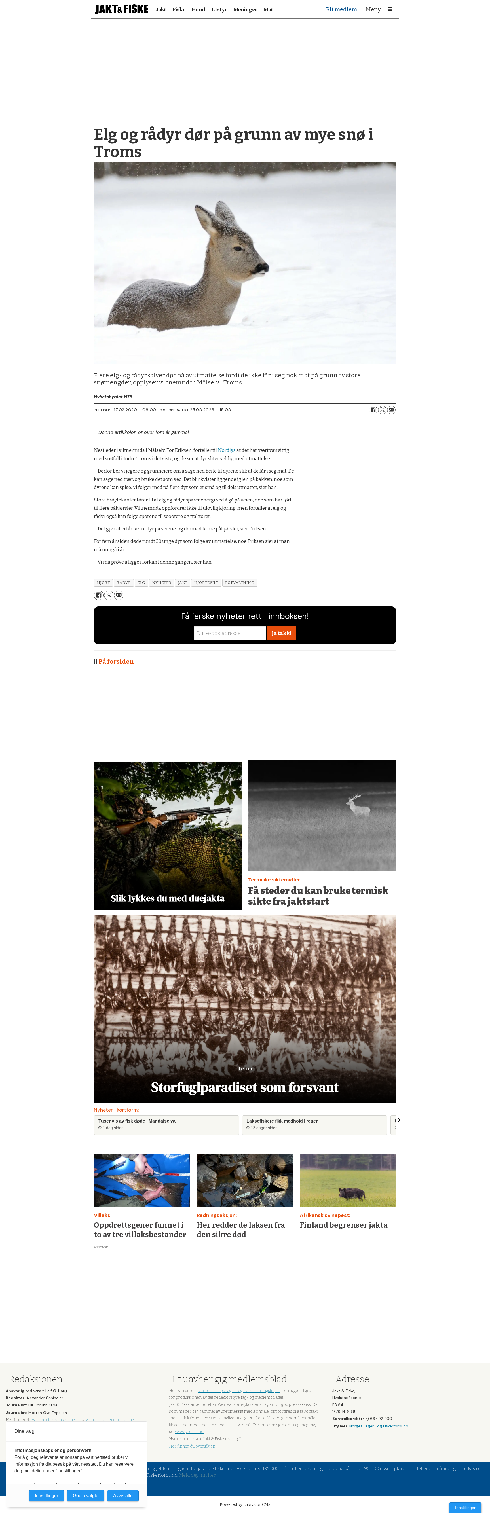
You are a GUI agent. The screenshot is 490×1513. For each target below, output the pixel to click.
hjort (103, 582)
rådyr (124, 582)
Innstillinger (465, 1507)
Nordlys (227, 450)
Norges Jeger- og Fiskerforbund (378, 1426)
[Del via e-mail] (391, 410)
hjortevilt (206, 582)
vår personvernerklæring (110, 1419)
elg (141, 582)
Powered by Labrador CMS (245, 1504)
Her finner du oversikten (192, 1446)
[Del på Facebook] (373, 410)
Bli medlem (341, 9)
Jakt (161, 9)
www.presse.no (189, 1431)
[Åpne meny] (390, 9)
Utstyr (219, 9)
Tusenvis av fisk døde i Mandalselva (137, 1121)
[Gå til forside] (121, 9)
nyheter (161, 582)
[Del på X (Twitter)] (382, 410)
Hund (198, 9)
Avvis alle (123, 1495)
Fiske (179, 9)
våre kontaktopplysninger (55, 1419)
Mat (268, 9)
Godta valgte (85, 1495)
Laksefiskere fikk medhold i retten (282, 1121)
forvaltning (239, 582)
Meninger (246, 9)
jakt (182, 582)
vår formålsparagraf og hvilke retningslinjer (239, 1390)
